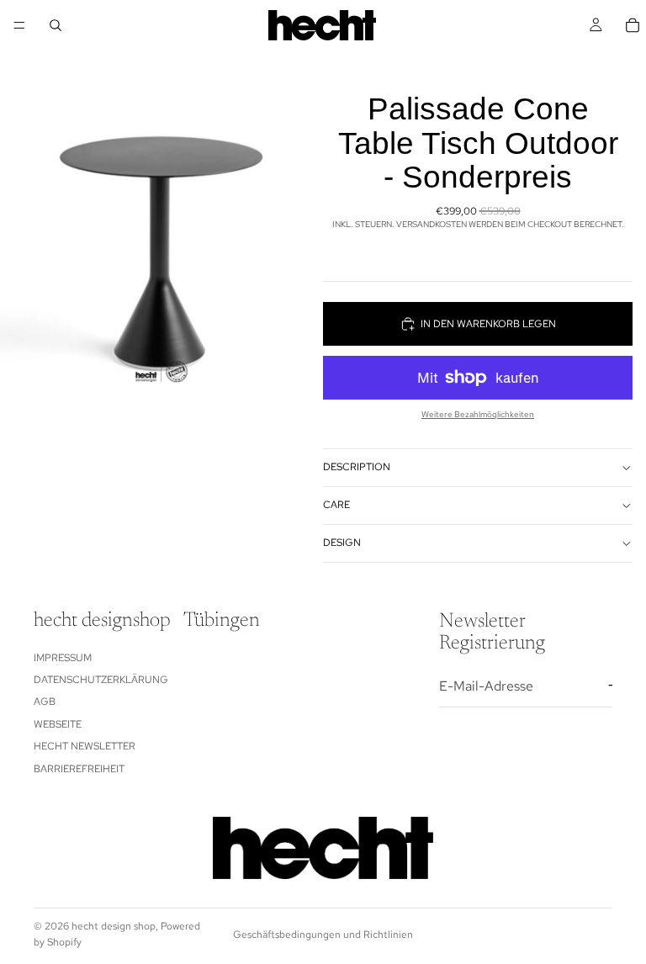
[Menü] (19, 25)
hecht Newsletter (84, 746)
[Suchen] (55, 25)
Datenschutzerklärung (101, 679)
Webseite (58, 724)
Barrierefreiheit (79, 768)
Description (356, 467)
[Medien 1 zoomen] (161, 202)
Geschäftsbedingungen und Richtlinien (323, 934)
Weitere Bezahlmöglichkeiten (477, 414)
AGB (45, 701)
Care (336, 504)
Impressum (63, 657)
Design (342, 542)
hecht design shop (113, 926)
